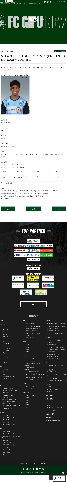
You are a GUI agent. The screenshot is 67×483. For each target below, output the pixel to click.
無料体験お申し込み (54, 330)
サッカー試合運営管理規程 (53, 420)
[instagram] (30, 469)
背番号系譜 (6, 422)
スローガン (6, 415)
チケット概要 (6, 431)
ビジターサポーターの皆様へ (33, 333)
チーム (5, 334)
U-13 (27, 404)
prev (8, 209)
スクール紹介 (52, 410)
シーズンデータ (7, 419)
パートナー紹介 (30, 358)
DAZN (27, 335)
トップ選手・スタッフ (9, 417)
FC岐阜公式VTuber (8, 395)
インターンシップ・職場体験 (56, 347)
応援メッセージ (53, 387)
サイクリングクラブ (54, 359)
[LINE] (33, 469)
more (33, 304)
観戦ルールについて (31, 330)
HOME (1, 2)
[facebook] (23, 469)
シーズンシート (7, 447)
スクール (5, 346)
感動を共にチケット (8, 452)
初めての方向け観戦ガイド (33, 326)
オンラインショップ (31, 386)
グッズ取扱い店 (30, 388)
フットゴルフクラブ (54, 356)
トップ (27, 344)
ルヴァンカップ (7, 381)
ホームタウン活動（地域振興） (57, 349)
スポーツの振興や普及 (55, 340)
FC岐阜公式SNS (53, 378)
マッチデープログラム (9, 376)
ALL (4, 327)
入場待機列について (8, 445)
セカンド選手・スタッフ (9, 424)
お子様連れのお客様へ (32, 328)
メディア (5, 357)
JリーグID (6, 440)
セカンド (28, 347)
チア (4, 355)
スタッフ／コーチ (53, 328)
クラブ (2, 385)
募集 (4, 353)
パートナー (6, 338)
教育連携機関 (52, 344)
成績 (27, 407)
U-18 (27, 349)
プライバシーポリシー (42, 463)
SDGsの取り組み (53, 351)
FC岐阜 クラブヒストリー (10, 390)
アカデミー (6, 343)
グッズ (5, 341)
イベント (5, 336)
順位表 (5, 374)
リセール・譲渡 (7, 449)
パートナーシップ (30, 361)
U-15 (27, 351)
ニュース (7, 2)
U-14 (27, 402)
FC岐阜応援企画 (7, 408)
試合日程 (5, 371)
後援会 (5, 362)
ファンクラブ (6, 350)
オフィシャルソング (54, 389)
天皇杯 (5, 379)
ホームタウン (6, 348)
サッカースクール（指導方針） (57, 323)
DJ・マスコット (7, 392)
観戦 (24, 320)
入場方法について (8, 442)
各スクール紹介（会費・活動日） (58, 326)
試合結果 (5, 369)
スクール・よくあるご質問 (56, 333)
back (33, 209)
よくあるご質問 (50, 414)
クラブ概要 (21, 463)
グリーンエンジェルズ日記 (56, 407)
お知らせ (13, 2)
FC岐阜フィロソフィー (9, 388)
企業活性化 (52, 342)
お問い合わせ (49, 417)
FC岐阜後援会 (49, 395)
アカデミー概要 (30, 395)
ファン (47, 363)
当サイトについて (30, 463)
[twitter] (27, 469)
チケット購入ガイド (8, 433)
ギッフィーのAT (7, 360)
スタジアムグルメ (30, 337)
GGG (50, 405)
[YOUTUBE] (37, 469)
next (59, 209)
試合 (4, 331)
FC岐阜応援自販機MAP (32, 371)
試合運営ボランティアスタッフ (11, 405)
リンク (50, 391)
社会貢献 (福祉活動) (54, 354)
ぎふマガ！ (52, 384)
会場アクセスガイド (31, 323)
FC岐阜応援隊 (49, 399)
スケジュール (26, 341)
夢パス (5, 454)
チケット (2, 428)
